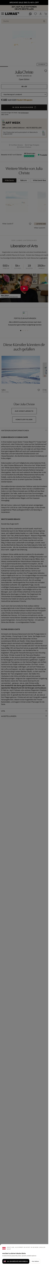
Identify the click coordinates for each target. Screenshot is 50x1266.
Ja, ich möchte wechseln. (17, 1261)
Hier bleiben (35, 1261)
